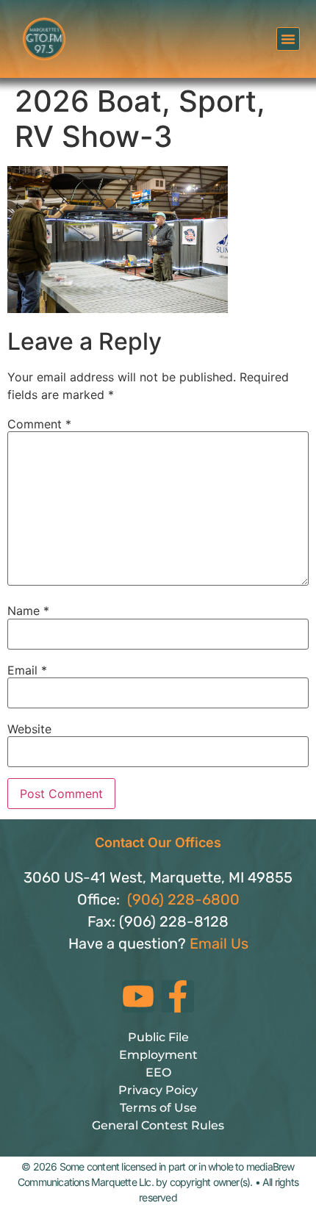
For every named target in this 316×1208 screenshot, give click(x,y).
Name (28, 610)
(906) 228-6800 (183, 899)
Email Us (219, 943)
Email (27, 670)
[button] (288, 39)
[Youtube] (138, 996)
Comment (39, 424)
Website (29, 729)
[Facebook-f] (178, 996)
